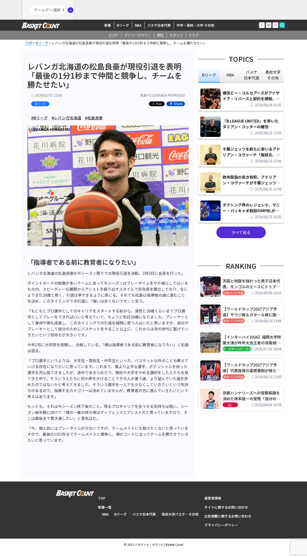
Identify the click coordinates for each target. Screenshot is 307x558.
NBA (138, 25)
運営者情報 (212, 498)
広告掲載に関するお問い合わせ (227, 516)
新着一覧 (105, 507)
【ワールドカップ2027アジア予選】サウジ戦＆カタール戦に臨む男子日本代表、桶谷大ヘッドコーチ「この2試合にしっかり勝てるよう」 (251, 311)
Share (178, 103)
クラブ (194, 35)
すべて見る (241, 232)
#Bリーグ (39, 118)
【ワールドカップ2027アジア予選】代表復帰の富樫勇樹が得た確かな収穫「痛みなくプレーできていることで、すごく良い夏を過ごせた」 (251, 367)
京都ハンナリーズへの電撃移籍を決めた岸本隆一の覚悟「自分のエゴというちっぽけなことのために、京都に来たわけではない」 (251, 395)
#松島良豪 (94, 118)
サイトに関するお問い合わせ (226, 507)
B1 (230, 405)
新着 (107, 25)
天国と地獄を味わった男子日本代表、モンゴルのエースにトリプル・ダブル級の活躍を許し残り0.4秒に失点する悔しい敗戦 (252, 283)
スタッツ (176, 35)
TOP (101, 498)
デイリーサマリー (137, 35)
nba (230, 75)
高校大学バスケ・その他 (180, 514)
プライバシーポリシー (221, 525)
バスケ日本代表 (159, 25)
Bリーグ (123, 25)
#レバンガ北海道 (66, 118)
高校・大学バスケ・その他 (237, 349)
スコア (113, 35)
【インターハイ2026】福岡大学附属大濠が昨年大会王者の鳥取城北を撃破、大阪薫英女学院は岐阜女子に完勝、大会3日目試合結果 (252, 340)
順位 (160, 35)
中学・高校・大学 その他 (195, 25)
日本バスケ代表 (234, 293)
